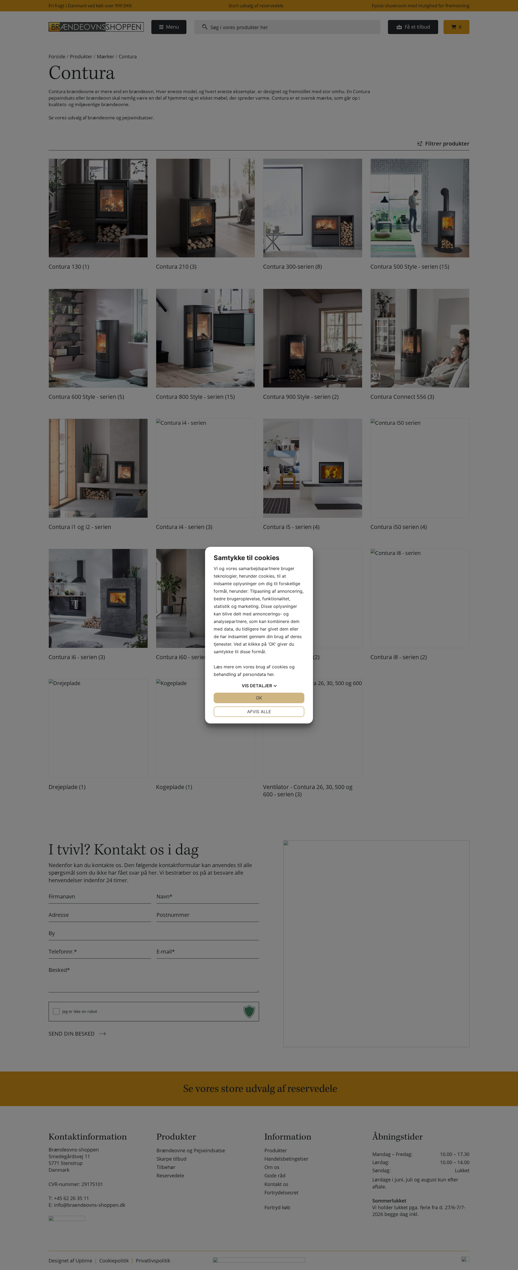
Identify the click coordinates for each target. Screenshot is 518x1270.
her (270, 674)
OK (259, 697)
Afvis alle (259, 711)
